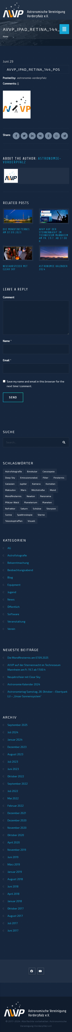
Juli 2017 (12, 923)
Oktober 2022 (15, 776)
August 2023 (15, 754)
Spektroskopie (24, 514)
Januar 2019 (14, 871)
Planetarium (30, 502)
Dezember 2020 (16, 820)
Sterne (41, 514)
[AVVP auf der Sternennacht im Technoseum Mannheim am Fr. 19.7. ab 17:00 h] (54, 216)
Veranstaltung (16, 621)
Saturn (24, 508)
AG (9, 548)
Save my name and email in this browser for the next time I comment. (35, 384)
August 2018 (15, 879)
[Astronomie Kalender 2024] (54, 253)
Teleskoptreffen (13, 520)
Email (6, 360)
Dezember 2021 (16, 813)
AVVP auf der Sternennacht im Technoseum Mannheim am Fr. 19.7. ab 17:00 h (53, 235)
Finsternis (59, 477)
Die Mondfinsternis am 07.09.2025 (16, 231)
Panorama (45, 496)
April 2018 (13, 893)
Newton (31, 496)
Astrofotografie (13, 471)
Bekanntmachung (18, 562)
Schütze (37, 508)
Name (6, 340)
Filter (45, 477)
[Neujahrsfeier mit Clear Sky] (18, 253)
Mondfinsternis (13, 496)
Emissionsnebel (29, 477)
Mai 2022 (13, 798)
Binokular (32, 471)
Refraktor (10, 508)
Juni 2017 (12, 930)
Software (13, 614)
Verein (11, 628)
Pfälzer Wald (12, 502)
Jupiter (23, 483)
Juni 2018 (12, 886)
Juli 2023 (12, 761)
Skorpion (51, 508)
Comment (8, 297)
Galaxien (10, 483)
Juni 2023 (13, 769)
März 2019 (13, 864)
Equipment (14, 584)
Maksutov (10, 490)
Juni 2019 (12, 857)
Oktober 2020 (15, 835)
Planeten (47, 502)
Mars (23, 490)
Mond (53, 490)
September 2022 (17, 783)
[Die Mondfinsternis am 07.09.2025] (18, 216)
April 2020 (13, 842)
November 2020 (16, 827)
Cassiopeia (49, 471)
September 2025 (17, 724)
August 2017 (15, 915)
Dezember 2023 (16, 746)
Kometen (50, 483)
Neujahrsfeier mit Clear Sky (15, 268)
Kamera (36, 483)
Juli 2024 (12, 732)
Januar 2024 (14, 739)
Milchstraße (38, 490)
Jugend (11, 592)
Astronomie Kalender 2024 (23, 684)
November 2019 (16, 849)
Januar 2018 (14, 901)
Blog (10, 577)
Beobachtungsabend (20, 570)
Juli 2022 (12, 791)
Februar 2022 (15, 805)
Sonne (8, 514)
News (11, 599)
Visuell (31, 520)
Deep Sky (10, 477)
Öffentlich (13, 606)
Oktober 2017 (15, 908)
